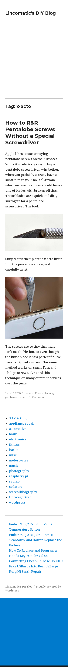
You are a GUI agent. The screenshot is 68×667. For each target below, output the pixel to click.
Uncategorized (20, 497)
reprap (14, 481)
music (14, 465)
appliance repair (22, 423)
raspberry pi (18, 476)
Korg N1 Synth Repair (25, 571)
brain (13, 434)
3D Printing (17, 418)
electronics (17, 439)
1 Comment (38, 397)
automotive (17, 429)
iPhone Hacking (44, 393)
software (15, 487)
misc (13, 455)
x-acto (23, 397)
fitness (14, 444)
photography (19, 471)
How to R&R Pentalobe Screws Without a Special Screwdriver (30, 132)
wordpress (17, 502)
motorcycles (18, 460)
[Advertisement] (34, 62)
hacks (27, 393)
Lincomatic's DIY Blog (30, 13)
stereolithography (23, 492)
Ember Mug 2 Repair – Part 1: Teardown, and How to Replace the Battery (35, 540)
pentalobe (11, 397)
